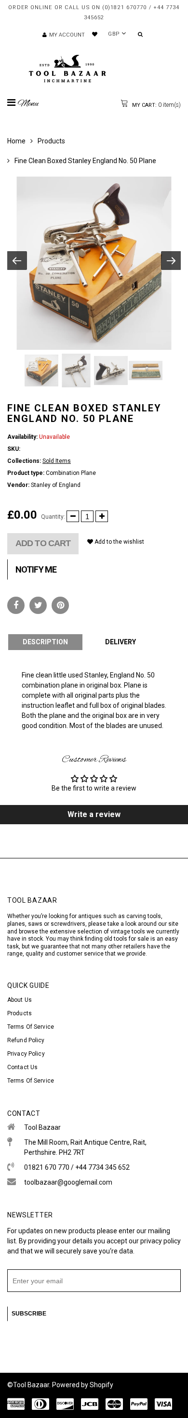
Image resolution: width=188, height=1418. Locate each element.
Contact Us (22, 1067)
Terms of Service (30, 1026)
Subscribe (29, 1313)
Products (51, 141)
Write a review (94, 814)
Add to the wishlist (118, 541)
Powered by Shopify (82, 1385)
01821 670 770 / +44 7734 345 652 (77, 1167)
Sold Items (56, 461)
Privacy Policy (26, 1053)
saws (36, 923)
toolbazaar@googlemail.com (68, 1182)
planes (16, 923)
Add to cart (42, 543)
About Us (19, 999)
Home (16, 141)
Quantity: (53, 516)
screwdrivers (68, 923)
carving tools (143, 916)
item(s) (156, 105)
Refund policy (26, 1040)
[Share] (16, 605)
